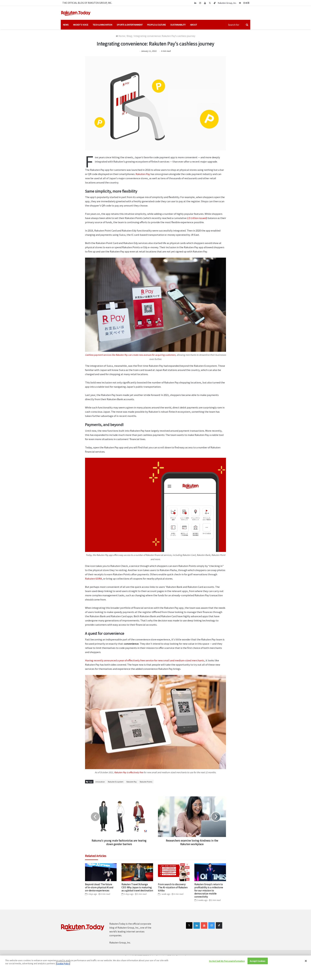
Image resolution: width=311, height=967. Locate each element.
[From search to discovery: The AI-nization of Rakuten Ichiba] (174, 872)
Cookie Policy (63, 963)
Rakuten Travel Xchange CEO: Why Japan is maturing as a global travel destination (137, 887)
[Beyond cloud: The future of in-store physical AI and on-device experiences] (101, 872)
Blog (129, 35)
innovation (100, 781)
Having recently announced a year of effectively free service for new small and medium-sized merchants (144, 660)
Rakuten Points (146, 781)
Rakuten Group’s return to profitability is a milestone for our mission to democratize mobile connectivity (208, 890)
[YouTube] (204, 3)
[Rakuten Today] (76, 13)
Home (121, 35)
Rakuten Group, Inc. (227, 2)
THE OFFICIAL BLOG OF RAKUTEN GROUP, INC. (87, 2)
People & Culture (156, 24)
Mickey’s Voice (80, 24)
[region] (155, 961)
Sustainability (178, 24)
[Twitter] (209, 3)
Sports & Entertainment (130, 24)
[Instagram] (200, 3)
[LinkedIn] (196, 925)
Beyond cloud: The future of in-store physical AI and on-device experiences (99, 887)
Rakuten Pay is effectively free (128, 772)
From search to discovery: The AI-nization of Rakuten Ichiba (173, 887)
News (66, 24)
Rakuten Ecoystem (115, 781)
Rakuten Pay (143, 174)
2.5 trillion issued (196, 218)
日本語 (246, 2)
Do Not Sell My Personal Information (227, 960)
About (193, 24)
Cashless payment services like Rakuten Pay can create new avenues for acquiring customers (130, 354)
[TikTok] (214, 3)
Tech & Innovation (102, 24)
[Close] (305, 960)
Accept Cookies (257, 960)
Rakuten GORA (93, 578)
